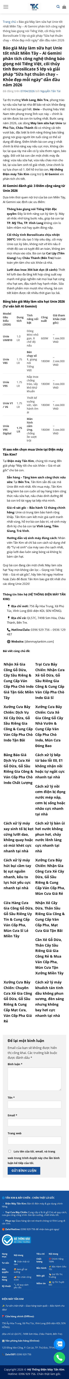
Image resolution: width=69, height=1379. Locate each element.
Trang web (14, 1133)
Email (12, 1115)
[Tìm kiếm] (58, 6)
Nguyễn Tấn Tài (50, 91)
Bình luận (15, 1064)
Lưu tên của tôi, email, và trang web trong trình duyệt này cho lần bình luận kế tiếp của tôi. (34, 1157)
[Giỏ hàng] (64, 7)
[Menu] (6, 6)
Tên (11, 1097)
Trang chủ (9, 22)
